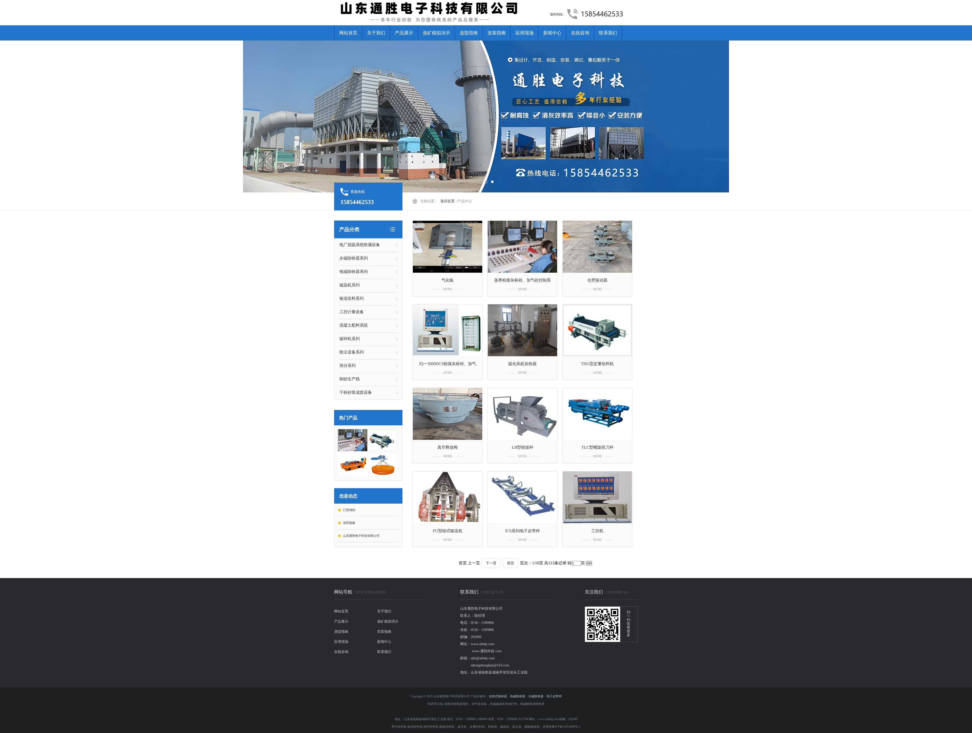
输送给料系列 (351, 298)
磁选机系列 (349, 285)
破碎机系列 (349, 338)
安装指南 (497, 32)
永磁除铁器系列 (353, 258)
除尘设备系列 (351, 352)
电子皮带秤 (554, 696)
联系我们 (608, 32)
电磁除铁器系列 (353, 271)
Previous (21, 116)
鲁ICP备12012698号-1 (566, 726)
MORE (447, 289)
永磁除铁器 (535, 696)
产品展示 (404, 32)
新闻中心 (552, 32)
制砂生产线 (349, 379)
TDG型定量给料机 (597, 364)
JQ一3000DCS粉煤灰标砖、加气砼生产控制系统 (447, 365)
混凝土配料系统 (353, 325)
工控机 (597, 531)
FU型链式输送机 (447, 531)
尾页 (510, 563)
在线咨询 (580, 32)
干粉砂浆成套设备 (355, 392)
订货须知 (349, 510)
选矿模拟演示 (436, 32)
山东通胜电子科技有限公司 (361, 536)
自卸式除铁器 (498, 696)
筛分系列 (347, 365)
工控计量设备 (351, 312)
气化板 (447, 280)
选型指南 (469, 32)
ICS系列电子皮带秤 (522, 531)
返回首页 (447, 201)
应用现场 (524, 32)
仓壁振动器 (597, 280)
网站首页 (348, 32)
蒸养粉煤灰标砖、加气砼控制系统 (522, 281)
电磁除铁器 (517, 696)
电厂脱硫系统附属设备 (359, 245)
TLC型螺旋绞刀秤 (597, 447)
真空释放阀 (447, 447)
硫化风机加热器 (522, 364)
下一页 (491, 563)
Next (950, 116)
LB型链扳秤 (522, 447)
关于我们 (376, 32)
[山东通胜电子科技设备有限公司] (441, 12)
